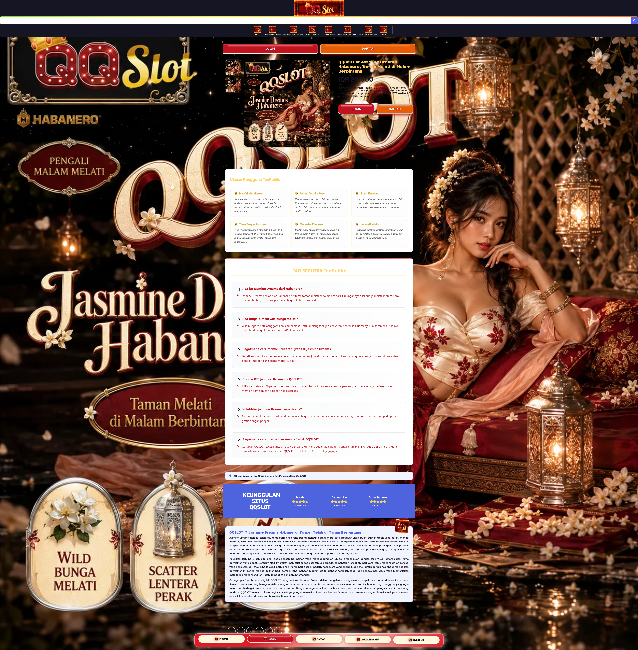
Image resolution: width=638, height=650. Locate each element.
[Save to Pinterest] (260, 630)
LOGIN (270, 48)
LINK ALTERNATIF (370, 639)
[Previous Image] (246, 103)
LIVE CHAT (418, 639)
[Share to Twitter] (232, 630)
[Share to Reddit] (269, 630)
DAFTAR (368, 48)
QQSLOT (334, 541)
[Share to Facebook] (241, 630)
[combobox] (315, 20)
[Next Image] (327, 103)
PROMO (223, 640)
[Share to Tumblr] (278, 630)
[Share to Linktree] (250, 630)
